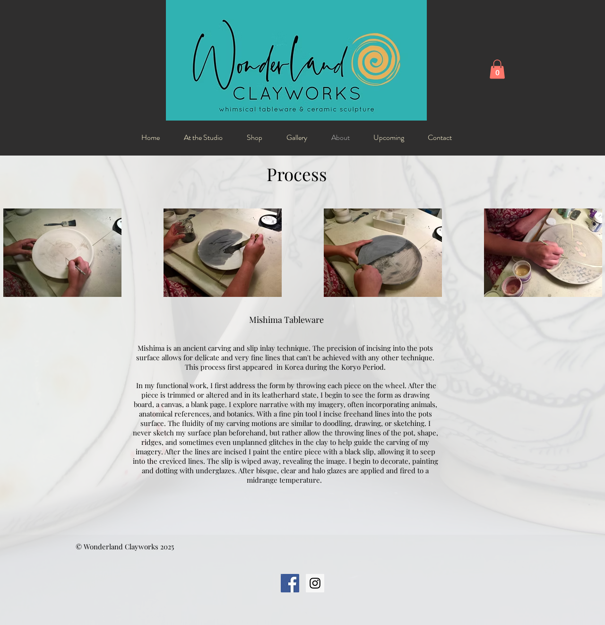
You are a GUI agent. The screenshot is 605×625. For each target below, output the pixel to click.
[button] (497, 69)
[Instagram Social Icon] (315, 583)
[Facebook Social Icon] (290, 583)
